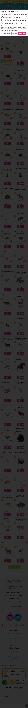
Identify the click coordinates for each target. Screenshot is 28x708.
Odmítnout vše (6, 33)
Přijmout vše (22, 33)
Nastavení (14, 33)
